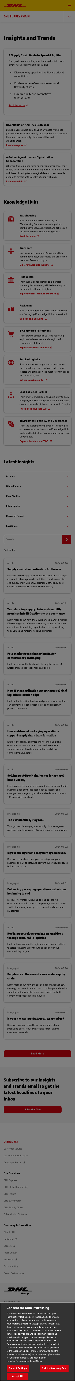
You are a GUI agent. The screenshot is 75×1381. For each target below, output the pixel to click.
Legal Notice (36, 1361)
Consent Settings (18, 1368)
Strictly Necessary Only (54, 1368)
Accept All (17, 1376)
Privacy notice (22, 1361)
